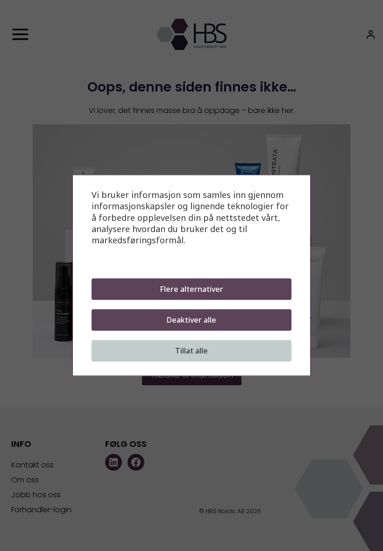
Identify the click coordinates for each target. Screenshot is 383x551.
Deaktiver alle (191, 320)
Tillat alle (191, 351)
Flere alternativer (191, 289)
